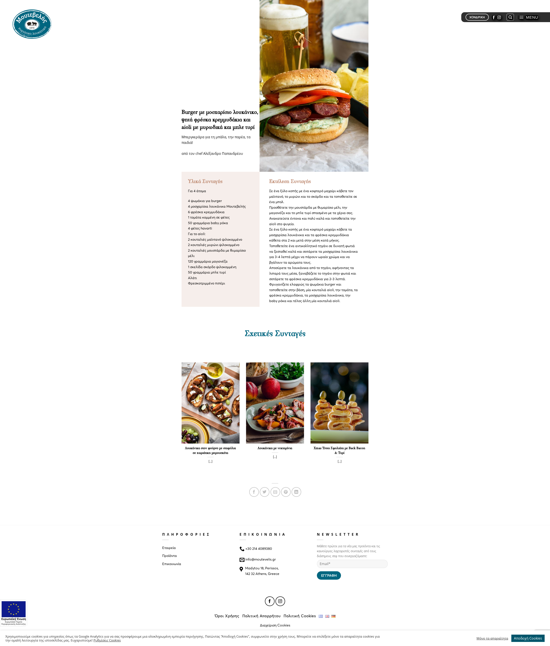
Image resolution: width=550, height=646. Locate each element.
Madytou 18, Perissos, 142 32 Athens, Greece (262, 571)
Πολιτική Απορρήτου (261, 616)
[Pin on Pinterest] (286, 492)
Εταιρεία (169, 548)
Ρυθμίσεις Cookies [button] (107, 640)
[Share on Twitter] (264, 492)
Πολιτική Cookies (300, 616)
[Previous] (180, 420)
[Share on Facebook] (254, 492)
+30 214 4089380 (258, 548)
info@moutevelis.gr (260, 559)
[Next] (369, 420)
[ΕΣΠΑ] (13, 613)
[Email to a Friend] (275, 492)
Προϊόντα (169, 555)
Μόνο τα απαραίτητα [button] (492, 638)
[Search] (510, 17)
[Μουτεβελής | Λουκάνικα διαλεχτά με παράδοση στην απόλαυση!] (34, 23)
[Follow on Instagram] (499, 17)
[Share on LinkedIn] (296, 492)
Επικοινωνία (171, 564)
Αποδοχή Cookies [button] (528, 638)
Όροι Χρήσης (227, 616)
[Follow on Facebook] (493, 17)
